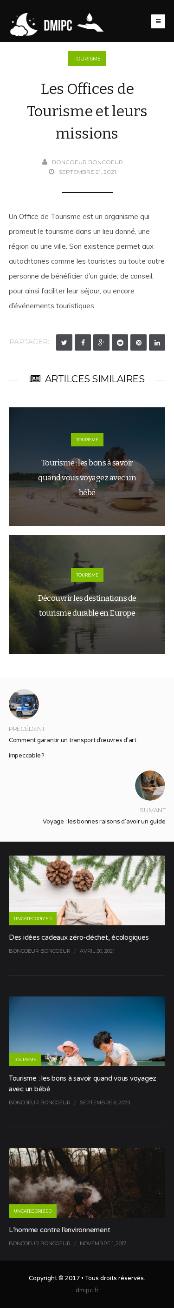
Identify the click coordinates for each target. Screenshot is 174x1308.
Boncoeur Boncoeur (87, 162)
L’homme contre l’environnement (59, 1230)
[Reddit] (120, 342)
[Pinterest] (138, 342)
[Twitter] (64, 342)
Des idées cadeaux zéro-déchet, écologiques (79, 937)
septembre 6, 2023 (105, 1102)
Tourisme (87, 58)
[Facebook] (83, 342)
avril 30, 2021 (97, 951)
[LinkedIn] (157, 342)
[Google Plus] (101, 342)
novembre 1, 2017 (103, 1243)
